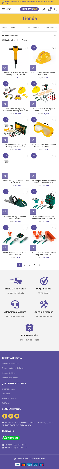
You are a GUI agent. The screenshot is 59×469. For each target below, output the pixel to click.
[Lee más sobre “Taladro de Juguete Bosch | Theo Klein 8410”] (5, 176)
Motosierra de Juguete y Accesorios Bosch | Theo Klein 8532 (15, 111)
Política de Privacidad (11, 364)
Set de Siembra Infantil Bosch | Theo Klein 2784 (15, 254)
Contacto (6, 394)
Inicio (4, 28)
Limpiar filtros (9, 40)
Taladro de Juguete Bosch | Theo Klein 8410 (15, 182)
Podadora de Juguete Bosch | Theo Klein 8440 (15, 218)
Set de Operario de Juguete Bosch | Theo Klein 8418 (15, 146)
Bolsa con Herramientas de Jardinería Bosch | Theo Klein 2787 (43, 219)
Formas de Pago (9, 373)
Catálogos (6, 403)
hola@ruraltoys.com (19, 448)
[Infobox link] (15, 286)
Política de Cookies (10, 378)
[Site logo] (29, 9)
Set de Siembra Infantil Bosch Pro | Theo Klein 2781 (44, 254)
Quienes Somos (8, 389)
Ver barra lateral (11, 36)
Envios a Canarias (9, 399)
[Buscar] (55, 9)
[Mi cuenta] (44, 9)
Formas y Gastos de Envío (13, 368)
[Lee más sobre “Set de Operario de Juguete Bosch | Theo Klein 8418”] (5, 140)
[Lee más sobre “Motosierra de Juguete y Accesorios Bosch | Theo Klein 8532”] (5, 104)
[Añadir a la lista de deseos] (25, 47)
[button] (5, 68)
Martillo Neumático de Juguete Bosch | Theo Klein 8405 (15, 74)
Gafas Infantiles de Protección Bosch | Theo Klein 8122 (44, 146)
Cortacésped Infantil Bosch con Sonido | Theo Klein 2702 (43, 182)
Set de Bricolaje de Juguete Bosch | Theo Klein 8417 (44, 110)
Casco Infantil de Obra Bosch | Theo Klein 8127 (43, 74)
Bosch (24, 40)
